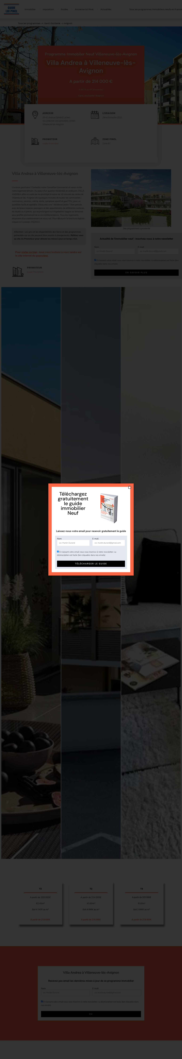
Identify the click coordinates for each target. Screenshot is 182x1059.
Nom (59, 539)
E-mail (95, 539)
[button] (130, 487)
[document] (91, 529)
